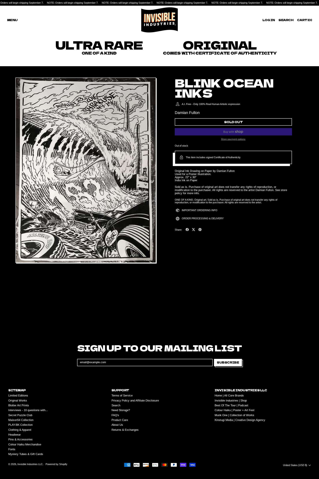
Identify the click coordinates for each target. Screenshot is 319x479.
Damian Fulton (187, 112)
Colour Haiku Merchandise (24, 444)
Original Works (17, 400)
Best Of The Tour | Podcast (231, 405)
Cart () (304, 20)
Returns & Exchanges (125, 429)
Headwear (14, 434)
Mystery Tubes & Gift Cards (25, 454)
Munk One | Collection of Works (234, 415)
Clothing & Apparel (19, 429)
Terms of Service (122, 395)
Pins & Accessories (20, 439)
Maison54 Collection (20, 420)
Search (115, 405)
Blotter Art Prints (18, 405)
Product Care (119, 420)
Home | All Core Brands (229, 395)
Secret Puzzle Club (20, 415)
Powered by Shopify (56, 464)
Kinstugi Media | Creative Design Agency (240, 420)
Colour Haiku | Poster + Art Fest (234, 410)
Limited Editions (18, 395)
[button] (286, 20)
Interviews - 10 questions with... (28, 410)
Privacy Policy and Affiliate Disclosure (135, 400)
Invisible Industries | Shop (231, 400)
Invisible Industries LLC (30, 464)
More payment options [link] (233, 139)
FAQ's (115, 415)
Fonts (11, 449)
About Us (117, 424)
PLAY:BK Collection (20, 424)
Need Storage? (120, 410)
